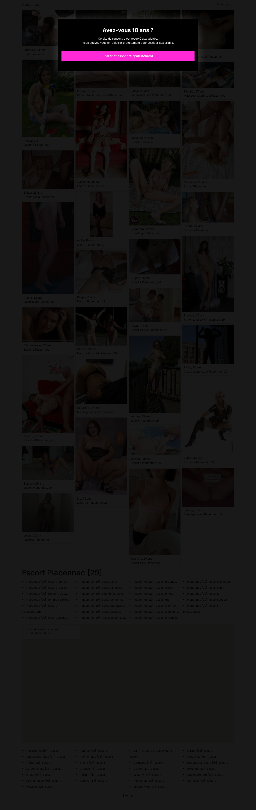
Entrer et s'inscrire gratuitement (128, 56)
